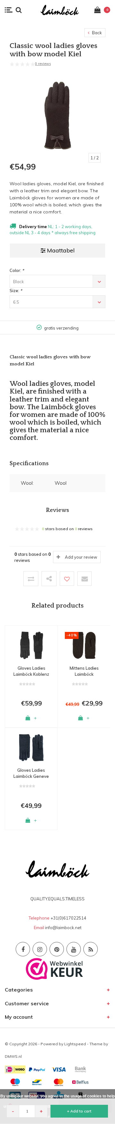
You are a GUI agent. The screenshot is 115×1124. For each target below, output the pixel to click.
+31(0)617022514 (68, 918)
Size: (16, 290)
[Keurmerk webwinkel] (54, 968)
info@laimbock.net (63, 927)
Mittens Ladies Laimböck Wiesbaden (84, 671)
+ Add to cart (79, 1111)
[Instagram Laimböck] (40, 949)
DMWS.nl (13, 1056)
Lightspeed (75, 1043)
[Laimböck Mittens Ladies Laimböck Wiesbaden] (84, 644)
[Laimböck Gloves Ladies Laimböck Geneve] (31, 747)
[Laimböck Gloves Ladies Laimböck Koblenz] (31, 644)
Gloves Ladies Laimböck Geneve (31, 773)
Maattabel (61, 250)
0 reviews (43, 63)
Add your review (81, 557)
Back (96, 32)
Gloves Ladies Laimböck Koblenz (31, 671)
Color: (17, 270)
